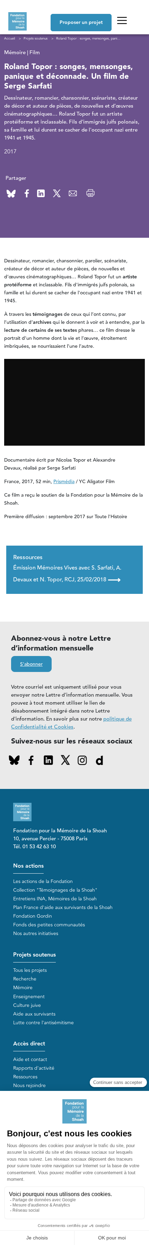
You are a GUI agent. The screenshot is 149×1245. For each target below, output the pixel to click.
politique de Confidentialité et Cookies (71, 723)
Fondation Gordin (32, 916)
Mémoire (23, 987)
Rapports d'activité (33, 1068)
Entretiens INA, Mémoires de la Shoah (55, 898)
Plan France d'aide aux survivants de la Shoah (63, 907)
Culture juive (27, 1005)
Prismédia (63, 482)
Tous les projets (30, 970)
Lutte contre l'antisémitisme (43, 1022)
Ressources (25, 1076)
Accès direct (29, 1044)
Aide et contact (30, 1059)
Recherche (24, 979)
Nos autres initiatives (35, 933)
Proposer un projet (81, 22)
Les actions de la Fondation (43, 881)
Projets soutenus (34, 955)
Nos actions (28, 866)
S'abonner (31, 664)
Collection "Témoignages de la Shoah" (55, 890)
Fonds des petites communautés (49, 924)
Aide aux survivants (34, 1014)
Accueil (9, 38)
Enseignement (29, 996)
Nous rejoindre (29, 1085)
